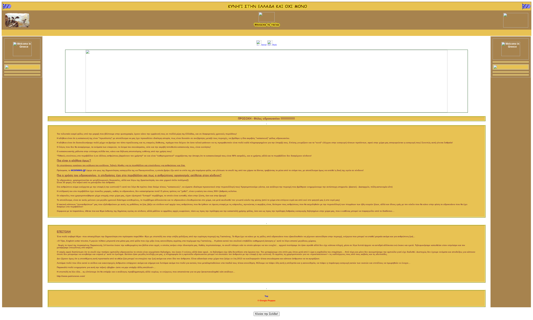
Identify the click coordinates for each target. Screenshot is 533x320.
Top (266, 296)
